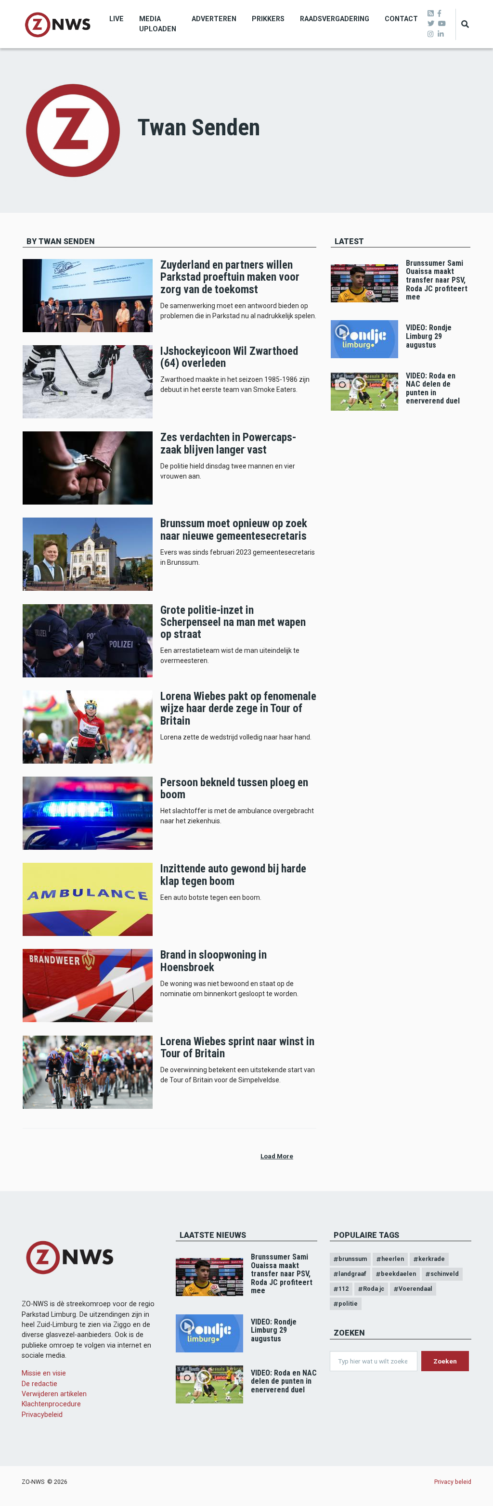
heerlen (392, 1258)
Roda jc (373, 1288)
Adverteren (214, 19)
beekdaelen (398, 1273)
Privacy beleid (452, 1481)
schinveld (444, 1273)
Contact (401, 19)
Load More (276, 1156)
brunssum (352, 1258)
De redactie (39, 1384)
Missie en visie (44, 1373)
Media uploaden (157, 24)
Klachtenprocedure (51, 1404)
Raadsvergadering (334, 19)
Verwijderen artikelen (54, 1394)
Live (116, 19)
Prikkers (268, 19)
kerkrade (431, 1258)
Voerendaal (415, 1288)
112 (343, 1288)
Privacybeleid (42, 1414)
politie (348, 1303)
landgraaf (352, 1273)
